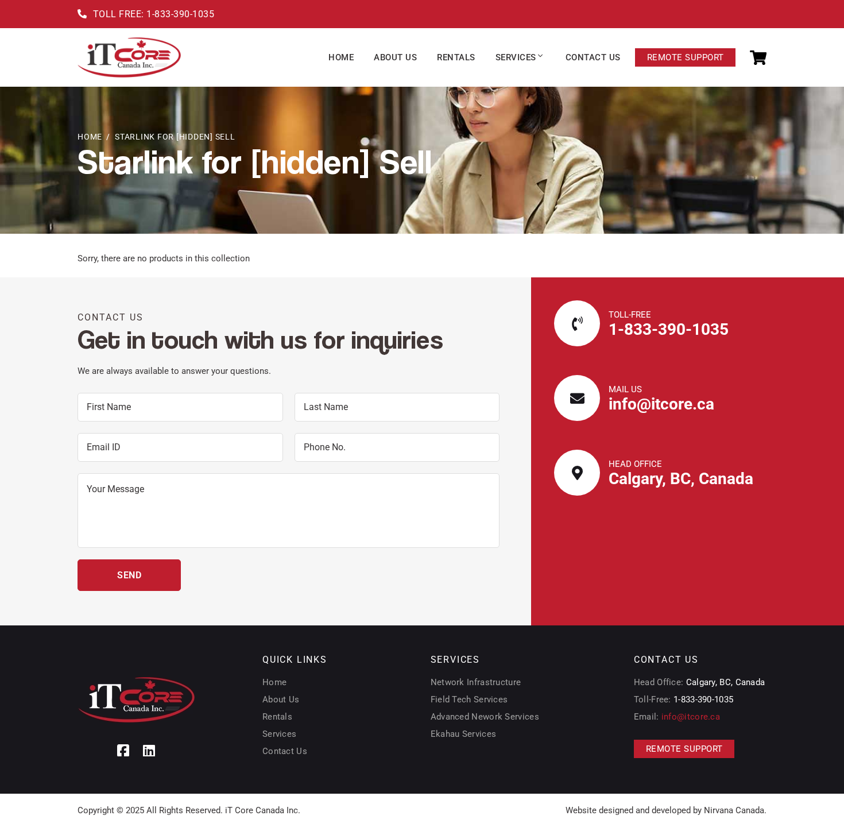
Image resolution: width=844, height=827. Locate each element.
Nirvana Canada (734, 810)
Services (279, 734)
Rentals (277, 717)
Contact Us (284, 751)
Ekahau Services (464, 734)
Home (90, 137)
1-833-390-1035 (669, 329)
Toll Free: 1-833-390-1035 (153, 14)
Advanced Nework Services (485, 717)
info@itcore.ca (661, 404)
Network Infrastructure (476, 682)
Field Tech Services (469, 699)
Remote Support (684, 57)
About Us (280, 699)
